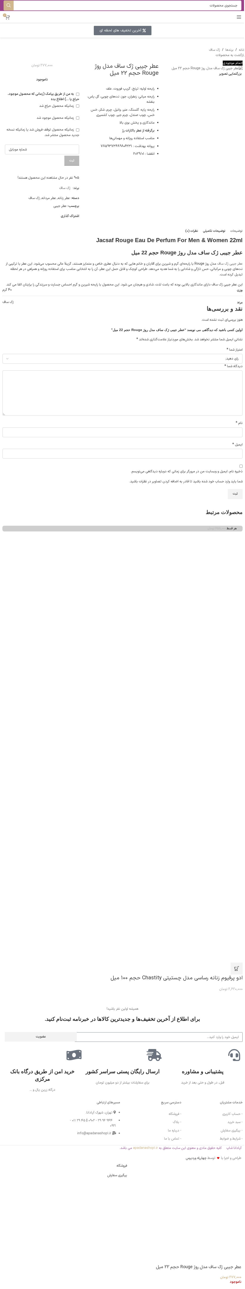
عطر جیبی (60, 206)
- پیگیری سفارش (232, 1130)
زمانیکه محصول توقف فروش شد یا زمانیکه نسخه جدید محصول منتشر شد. (42, 132)
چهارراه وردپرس (196, 1158)
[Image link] (16, 1115)
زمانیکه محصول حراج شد (57, 105)
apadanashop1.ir (145, 1148)
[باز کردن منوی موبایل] (239, 17)
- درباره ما (174, 1130)
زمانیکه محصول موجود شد (56, 117)
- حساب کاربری (232, 1114)
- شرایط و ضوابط (231, 1138)
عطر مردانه (48, 198)
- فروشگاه (175, 1114)
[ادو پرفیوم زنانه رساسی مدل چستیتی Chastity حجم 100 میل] (123, 651)
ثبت (71, 160)
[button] (237, 969)
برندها (229, 49)
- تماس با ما (172, 1138)
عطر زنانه (64, 198)
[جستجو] (9, 5)
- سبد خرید (235, 1122)
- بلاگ (177, 1122)
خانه (242, 49)
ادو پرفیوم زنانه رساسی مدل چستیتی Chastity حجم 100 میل (177, 978)
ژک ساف (214, 49)
